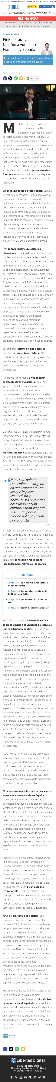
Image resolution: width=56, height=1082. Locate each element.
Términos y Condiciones (22, 1068)
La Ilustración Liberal (17, 13)
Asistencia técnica (23, 1070)
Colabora (32, 6)
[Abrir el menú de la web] (3, 7)
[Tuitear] (10, 78)
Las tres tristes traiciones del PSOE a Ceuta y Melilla (27, 593)
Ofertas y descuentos (38, 13)
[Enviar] (16, 78)
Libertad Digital (28, 1060)
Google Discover (30, 1077)
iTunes (44, 1077)
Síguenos (35, 78)
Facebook (11, 1077)
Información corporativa (27, 1066)
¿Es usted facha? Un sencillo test (27, 601)
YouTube (25, 1077)
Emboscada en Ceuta (17, 1)
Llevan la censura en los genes (28, 607)
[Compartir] (5, 78)
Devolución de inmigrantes (36, 1)
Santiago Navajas (10, 34)
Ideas (3, 13)
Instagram (21, 1077)
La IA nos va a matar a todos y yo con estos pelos (28, 584)
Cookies (40, 1068)
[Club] (13, 7)
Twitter (16, 1077)
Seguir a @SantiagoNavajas (18, 34)
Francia (12, 1035)
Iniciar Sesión (45, 6)
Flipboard (35, 1077)
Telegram (39, 1077)
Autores (38, 1070)
